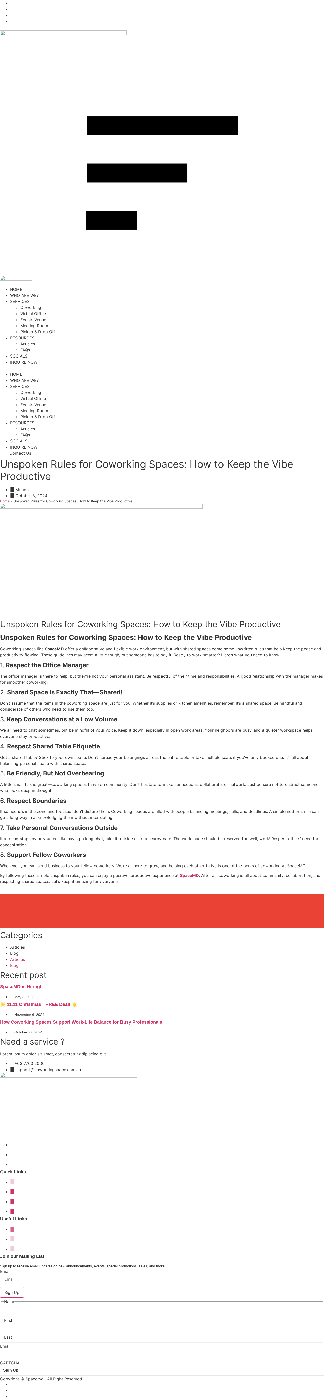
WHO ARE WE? (24, 295)
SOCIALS (18, 356)
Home (5, 501)
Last (8, 1337)
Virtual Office (33, 313)
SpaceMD (189, 875)
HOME (16, 289)
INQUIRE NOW (23, 362)
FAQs (25, 349)
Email (5, 1271)
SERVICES (20, 301)
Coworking (30, 307)
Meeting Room (34, 325)
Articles (27, 343)
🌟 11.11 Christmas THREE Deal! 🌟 (38, 1004)
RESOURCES (22, 337)
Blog (14, 953)
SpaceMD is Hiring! (21, 986)
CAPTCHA (10, 1363)
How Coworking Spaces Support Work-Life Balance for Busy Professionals (81, 1022)
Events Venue (33, 319)
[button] (162, 368)
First (8, 1320)
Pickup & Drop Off (37, 331)
